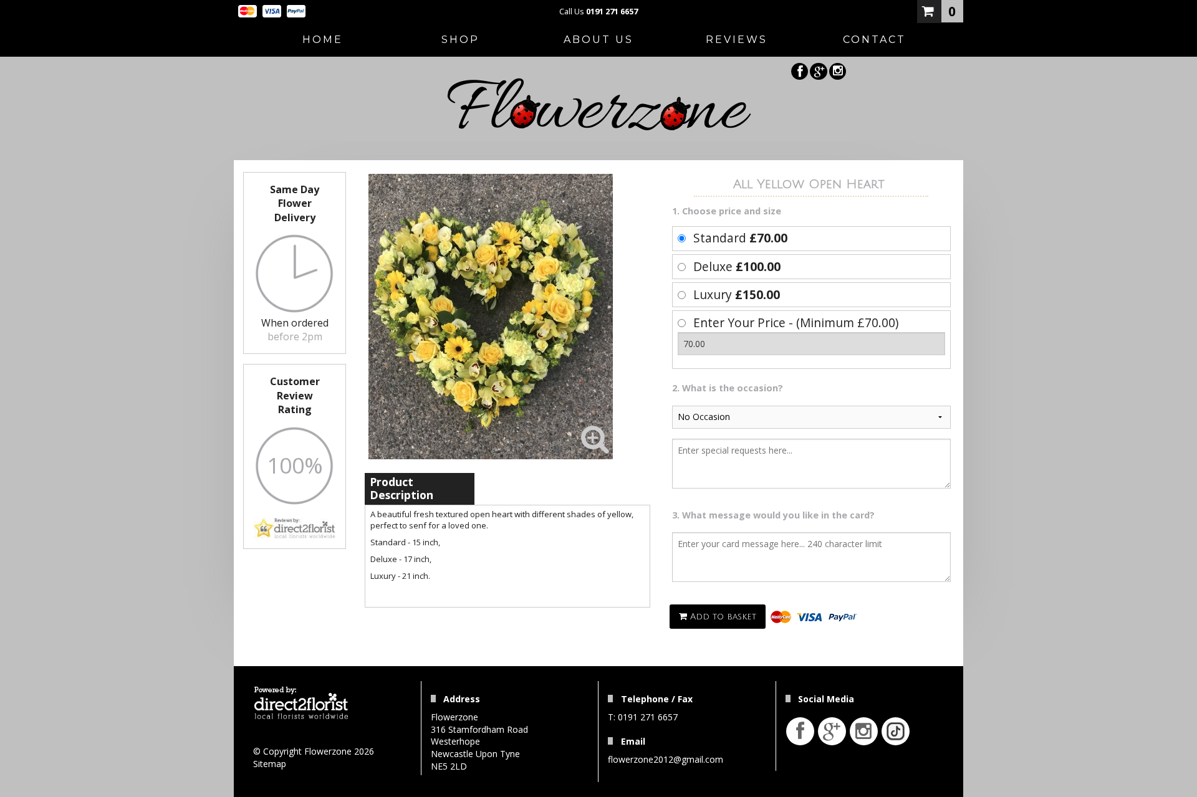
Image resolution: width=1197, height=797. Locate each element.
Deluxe (737, 266)
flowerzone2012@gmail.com (665, 759)
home (322, 39)
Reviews (736, 39)
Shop (460, 39)
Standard (740, 237)
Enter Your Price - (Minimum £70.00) (795, 322)
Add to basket (721, 616)
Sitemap (269, 764)
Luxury (736, 294)
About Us (598, 39)
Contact (874, 39)
